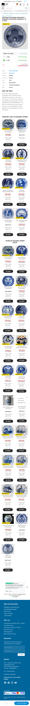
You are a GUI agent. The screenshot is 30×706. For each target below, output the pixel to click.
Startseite (5, 13)
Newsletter (7, 638)
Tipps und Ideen (8, 613)
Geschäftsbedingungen (10, 609)
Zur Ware (8, 144)
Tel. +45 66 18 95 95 (9, 671)
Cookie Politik (8, 615)
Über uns (7, 620)
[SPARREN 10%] (15, 48)
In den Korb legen (22, 703)
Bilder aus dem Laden (10, 633)
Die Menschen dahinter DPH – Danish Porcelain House (14, 624)
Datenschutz (7, 611)
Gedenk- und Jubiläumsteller (21, 13)
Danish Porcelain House (7, 4)
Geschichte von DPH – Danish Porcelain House (12, 628)
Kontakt (6, 659)
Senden (21, 654)
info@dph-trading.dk (9, 674)
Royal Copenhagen (13, 70)
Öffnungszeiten (8, 631)
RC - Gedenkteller (2, 13)
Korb (27, 5)
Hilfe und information (11, 604)
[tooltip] (8, 131)
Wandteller (11, 13)
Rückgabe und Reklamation (11, 607)
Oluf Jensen (11, 73)
